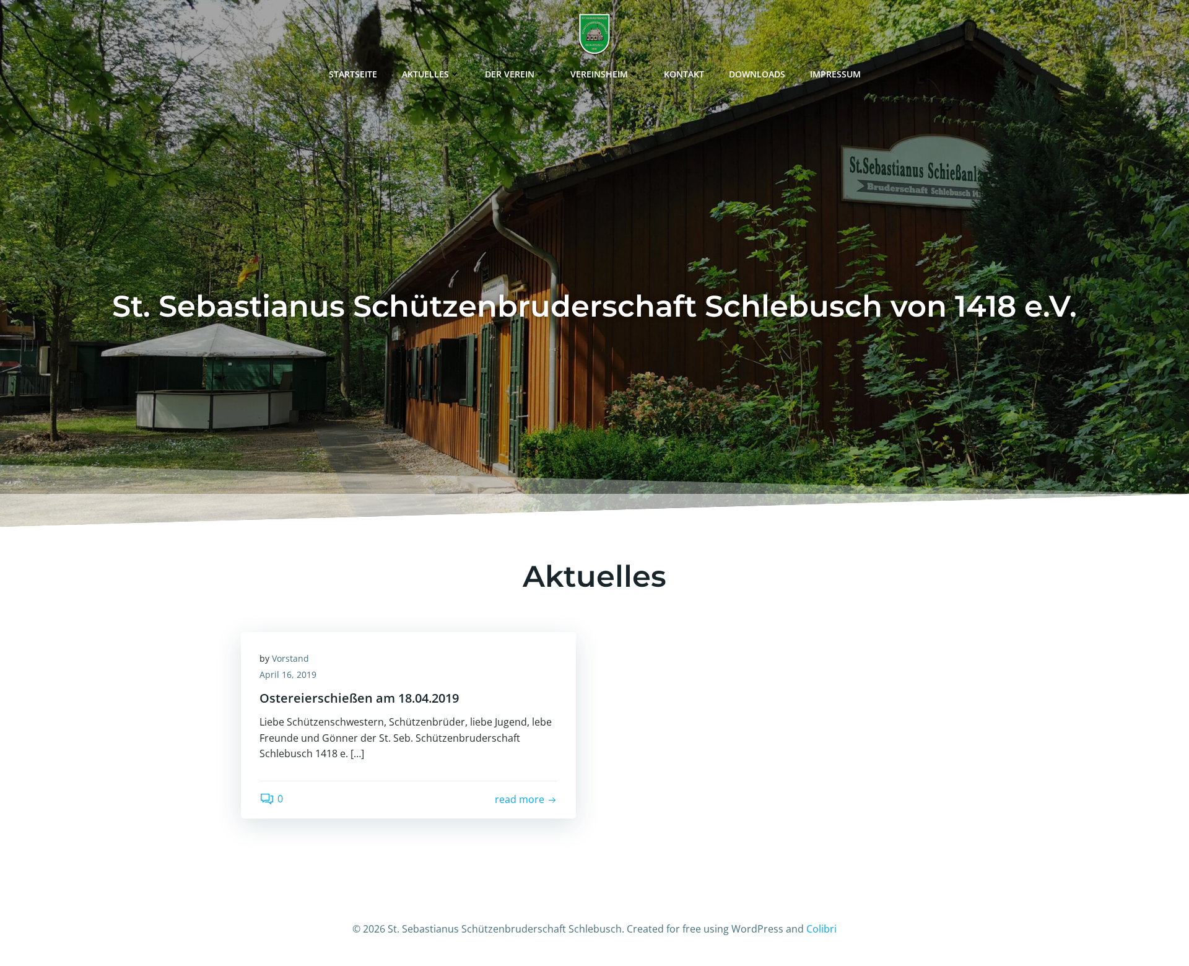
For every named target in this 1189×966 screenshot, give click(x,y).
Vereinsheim (599, 74)
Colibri (821, 929)
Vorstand (290, 658)
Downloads (757, 74)
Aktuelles (425, 74)
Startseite (353, 74)
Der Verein (509, 74)
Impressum (835, 74)
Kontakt (684, 74)
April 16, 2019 (287, 674)
